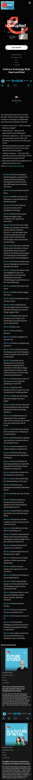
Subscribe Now (16, 47)
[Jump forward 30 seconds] (8, 85)
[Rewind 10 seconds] (2, 85)
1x (15, 85)
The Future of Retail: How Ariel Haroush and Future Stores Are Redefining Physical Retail (13, 689)
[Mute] (31, 81)
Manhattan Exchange (16, 166)
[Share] (28, 85)
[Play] (3, 81)
